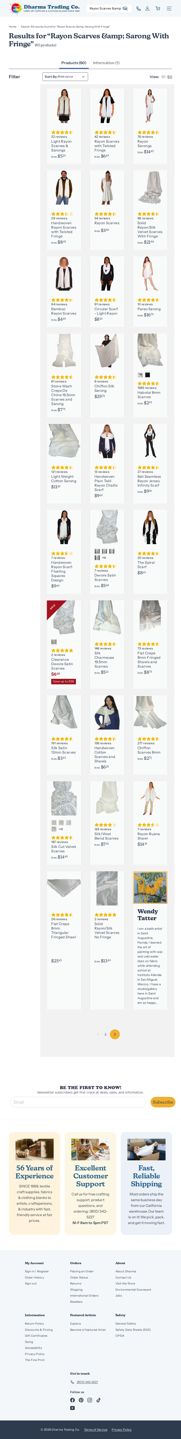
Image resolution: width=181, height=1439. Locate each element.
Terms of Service (95, 1429)
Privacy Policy (35, 1354)
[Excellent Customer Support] (90, 1149)
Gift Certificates (36, 1335)
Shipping (76, 1289)
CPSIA (119, 1335)
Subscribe (163, 1102)
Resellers (76, 1301)
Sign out (31, 1283)
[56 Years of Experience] (34, 1149)
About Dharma (125, 1271)
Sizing (29, 1342)
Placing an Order (82, 1271)
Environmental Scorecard (133, 1289)
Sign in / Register (37, 1271)
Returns (75, 1283)
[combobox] (109, 8)
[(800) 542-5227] (137, 8)
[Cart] (158, 8)
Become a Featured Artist (88, 1329)
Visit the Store (125, 1283)
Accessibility (33, 1347)
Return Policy (34, 1323)
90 (169, 77)
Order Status (79, 1277)
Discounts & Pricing (39, 1329)
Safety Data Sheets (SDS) (133, 1329)
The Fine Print (35, 1360)
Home (13, 26)
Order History (34, 1277)
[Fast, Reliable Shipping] (146, 1149)
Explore (75, 1323)
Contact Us (123, 1277)
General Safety (125, 1323)
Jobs (118, 1295)
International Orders (84, 1295)
